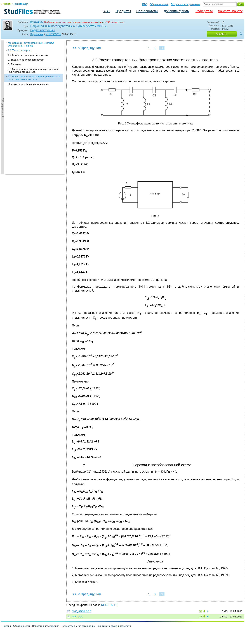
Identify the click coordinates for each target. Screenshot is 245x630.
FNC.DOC (77, 616)
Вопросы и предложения (185, 4)
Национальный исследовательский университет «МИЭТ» (68, 26)
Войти (7, 3)
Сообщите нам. (116, 22)
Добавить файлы (176, 11)
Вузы (106, 11)
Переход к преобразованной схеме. (29, 84)
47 (200, 616)
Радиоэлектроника (42, 30)
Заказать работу (230, 11)
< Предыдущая (89, 48)
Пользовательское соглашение (78, 626)
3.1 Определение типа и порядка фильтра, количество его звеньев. (33, 70)
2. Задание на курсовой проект (26, 59)
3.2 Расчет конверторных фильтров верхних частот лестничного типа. (34, 78)
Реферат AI (204, 11)
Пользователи (147, 11)
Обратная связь (159, 4)
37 (200, 611)
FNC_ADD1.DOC (81, 611)
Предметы (123, 11)
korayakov (36, 21)
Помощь (7, 626)
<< (74, 48)
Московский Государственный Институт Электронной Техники (31, 44)
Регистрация (20, 3)
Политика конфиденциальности (113, 626)
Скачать (221, 33)
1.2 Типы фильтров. (19, 50)
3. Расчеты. (14, 64)
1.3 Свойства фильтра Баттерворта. (29, 55)
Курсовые (36, 34)
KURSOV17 (53, 34)
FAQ (144, 4)
